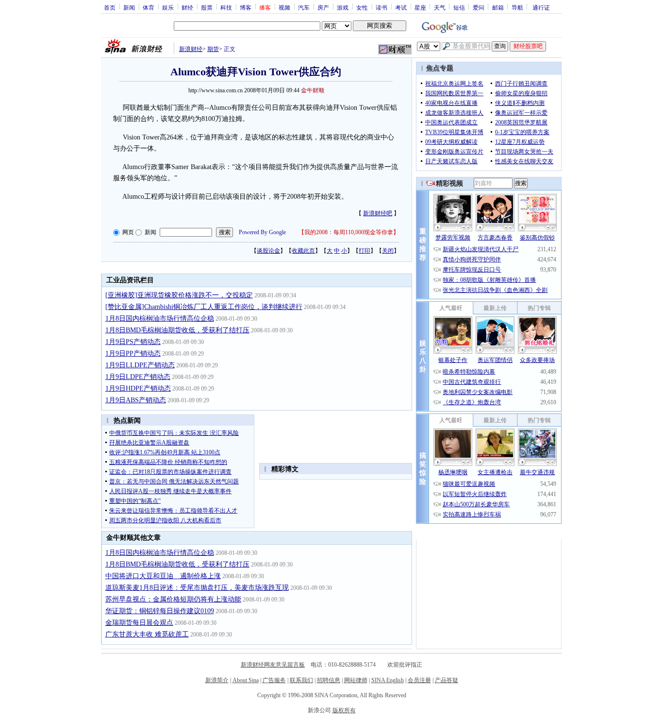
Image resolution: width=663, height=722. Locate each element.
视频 (284, 7)
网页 (128, 232)
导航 (517, 7)
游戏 (342, 7)
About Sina (245, 680)
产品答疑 (446, 680)
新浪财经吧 (377, 213)
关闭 (388, 250)
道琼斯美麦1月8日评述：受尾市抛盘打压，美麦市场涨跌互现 (197, 587)
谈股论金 (268, 250)
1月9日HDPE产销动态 (138, 388)
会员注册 (419, 680)
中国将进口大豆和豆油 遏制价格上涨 (163, 576)
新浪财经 (190, 49)
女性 (362, 7)
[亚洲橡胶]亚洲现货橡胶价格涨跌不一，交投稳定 (179, 295)
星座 (420, 7)
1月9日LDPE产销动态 (137, 376)
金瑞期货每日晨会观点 (139, 622)
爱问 (478, 7)
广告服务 (274, 680)
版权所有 (344, 710)
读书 (381, 7)
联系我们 (301, 680)
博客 (245, 7)
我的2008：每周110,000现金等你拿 (348, 232)
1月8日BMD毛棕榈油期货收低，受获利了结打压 (177, 330)
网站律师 (355, 680)
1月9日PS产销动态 (133, 341)
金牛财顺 (312, 90)
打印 (364, 250)
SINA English (387, 680)
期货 (213, 49)
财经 (187, 7)
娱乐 (168, 7)
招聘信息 (328, 680)
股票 (207, 7)
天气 (440, 7)
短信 (459, 7)
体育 (148, 7)
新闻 (129, 7)
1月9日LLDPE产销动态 (140, 365)
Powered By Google (262, 232)
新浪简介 (217, 680)
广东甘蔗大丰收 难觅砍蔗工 (147, 634)
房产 (323, 7)
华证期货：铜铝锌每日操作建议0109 (159, 611)
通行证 (541, 7)
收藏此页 (303, 250)
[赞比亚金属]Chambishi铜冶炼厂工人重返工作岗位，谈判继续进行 (203, 306)
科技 (226, 7)
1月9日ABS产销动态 (135, 400)
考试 (401, 7)
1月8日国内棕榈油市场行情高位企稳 (159, 318)
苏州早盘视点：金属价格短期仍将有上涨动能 (173, 599)
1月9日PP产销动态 (133, 353)
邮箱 (498, 7)
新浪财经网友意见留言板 (273, 664)
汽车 (304, 7)
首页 (110, 7)
